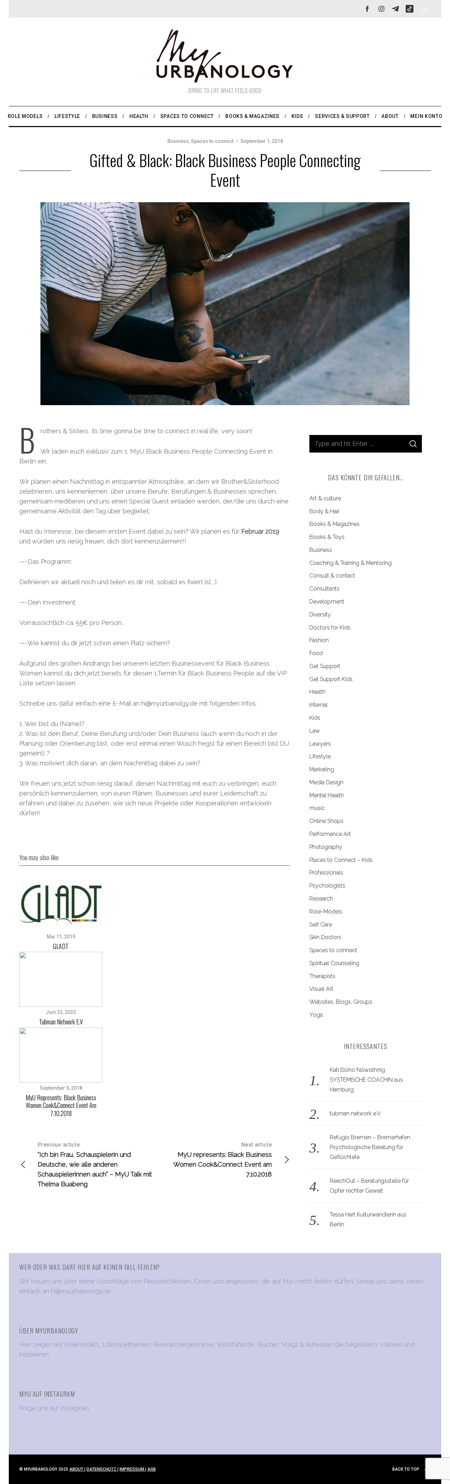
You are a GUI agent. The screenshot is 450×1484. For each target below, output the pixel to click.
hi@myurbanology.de (81, 1291)
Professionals (326, 872)
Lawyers (320, 743)
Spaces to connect (212, 141)
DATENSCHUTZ (101, 1469)
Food (316, 653)
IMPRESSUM (132, 1469)
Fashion (319, 640)
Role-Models (325, 911)
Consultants (324, 588)
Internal (318, 704)
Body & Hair (324, 511)
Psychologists (327, 885)
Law (314, 730)
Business (178, 141)
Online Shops (326, 821)
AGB (151, 1469)
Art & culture (325, 498)
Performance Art (330, 834)
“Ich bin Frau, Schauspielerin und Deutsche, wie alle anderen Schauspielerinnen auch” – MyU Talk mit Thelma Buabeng (95, 1164)
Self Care (320, 924)
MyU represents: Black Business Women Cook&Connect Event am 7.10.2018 (61, 1105)
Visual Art (321, 988)
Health (317, 691)
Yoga (316, 1014)
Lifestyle (320, 756)
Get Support (324, 666)
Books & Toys (327, 537)
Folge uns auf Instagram (54, 1408)
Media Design (326, 782)
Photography (325, 847)
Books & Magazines (334, 524)
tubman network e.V (61, 1021)
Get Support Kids (331, 679)
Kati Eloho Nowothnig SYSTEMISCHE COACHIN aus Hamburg (366, 1080)
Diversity (320, 614)
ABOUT (76, 1469)
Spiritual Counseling (334, 963)
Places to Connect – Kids (341, 860)
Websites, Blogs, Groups (340, 1001)
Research (321, 898)
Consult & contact (332, 575)
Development (326, 601)
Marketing (321, 769)
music (317, 808)
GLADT (61, 946)
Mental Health (326, 795)
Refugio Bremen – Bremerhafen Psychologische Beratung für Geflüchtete (370, 1147)
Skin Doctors (325, 937)
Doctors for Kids (330, 627)
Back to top (405, 1469)
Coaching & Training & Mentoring (350, 563)
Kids (314, 717)
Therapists (322, 976)
